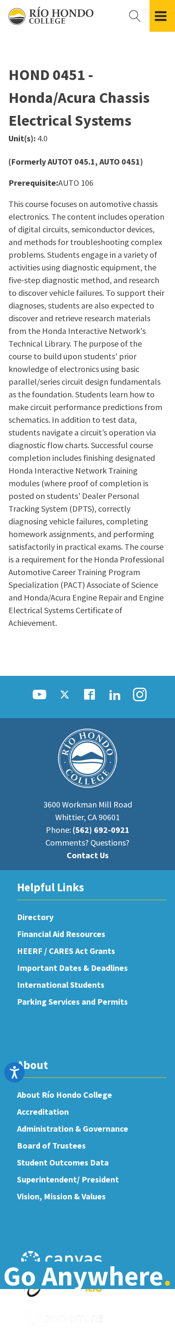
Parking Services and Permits (72, 1001)
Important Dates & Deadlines (72, 967)
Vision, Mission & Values (61, 1196)
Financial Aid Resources (61, 933)
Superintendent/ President (68, 1179)
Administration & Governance (72, 1128)
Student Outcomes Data (63, 1162)
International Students (60, 984)
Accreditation (43, 1111)
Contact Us (88, 855)
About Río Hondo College (64, 1094)
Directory (35, 917)
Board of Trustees (51, 1145)
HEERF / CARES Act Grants (66, 950)
